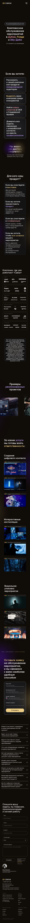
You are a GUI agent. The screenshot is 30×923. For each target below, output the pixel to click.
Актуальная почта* (10, 690)
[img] (5, 866)
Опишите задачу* (10, 702)
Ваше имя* (8, 683)
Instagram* (20, 913)
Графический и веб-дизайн (8, 898)
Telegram (20, 909)
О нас (4, 913)
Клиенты (4, 909)
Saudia (19, 902)
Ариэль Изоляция (21, 898)
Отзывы (4, 911)
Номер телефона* (10, 696)
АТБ (19, 904)
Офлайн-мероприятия (7, 895)
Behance (20, 911)
